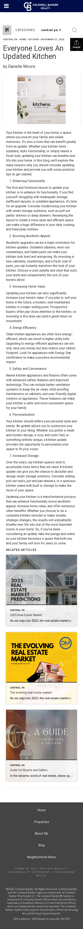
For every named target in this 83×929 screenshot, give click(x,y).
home (23, 39)
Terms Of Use (26, 868)
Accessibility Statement (29, 872)
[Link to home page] (41, 6)
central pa (10, 39)
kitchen (34, 39)
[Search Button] (74, 30)
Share (77, 47)
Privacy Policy (52, 868)
